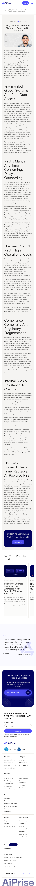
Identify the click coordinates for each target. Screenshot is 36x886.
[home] (6, 3)
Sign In (26, 3)
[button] (32, 3)
